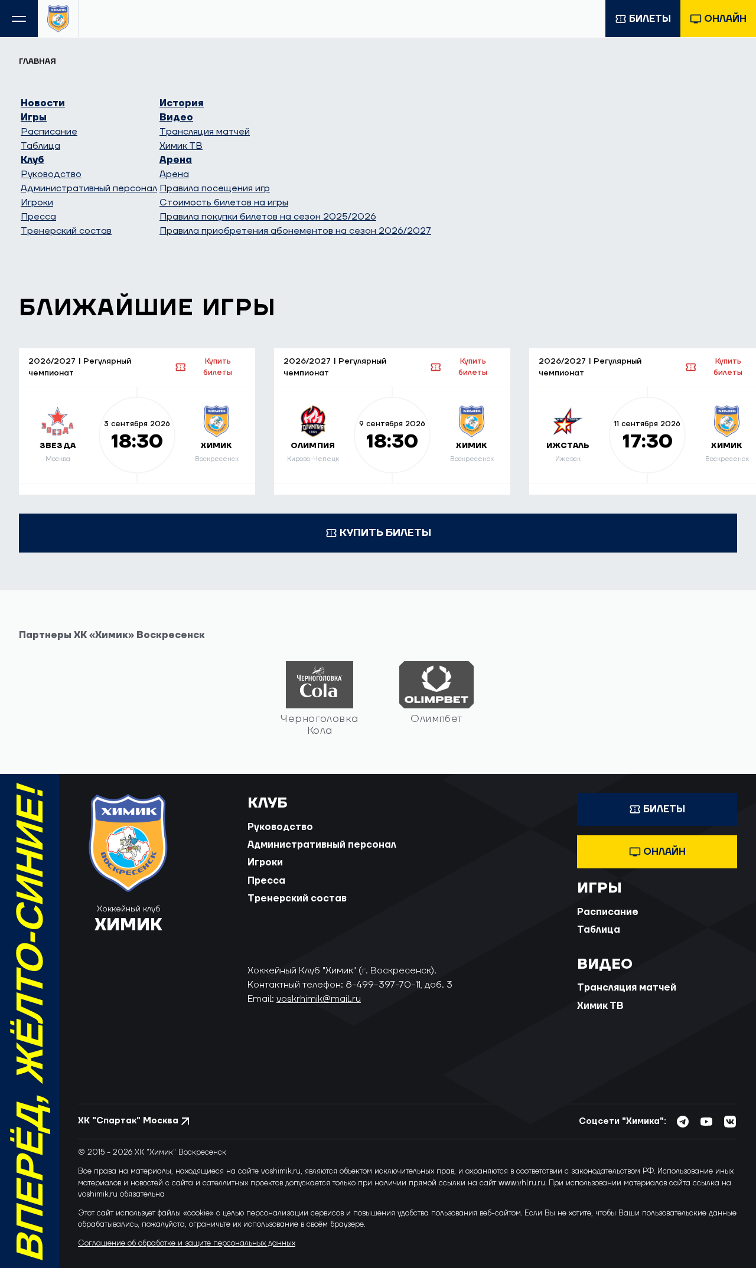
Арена (175, 160)
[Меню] (19, 18)
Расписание (49, 132)
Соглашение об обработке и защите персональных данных (186, 1243)
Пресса (38, 217)
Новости (43, 103)
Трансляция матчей (204, 132)
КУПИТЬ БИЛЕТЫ (385, 533)
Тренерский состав (66, 231)
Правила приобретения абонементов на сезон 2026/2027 (295, 231)
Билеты (650, 19)
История (181, 103)
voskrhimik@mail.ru (318, 999)
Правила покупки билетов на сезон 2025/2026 (267, 217)
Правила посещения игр (214, 188)
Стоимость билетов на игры (223, 202)
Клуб (32, 160)
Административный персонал (89, 188)
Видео (176, 117)
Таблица (40, 146)
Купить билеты (217, 367)
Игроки (37, 202)
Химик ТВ (181, 146)
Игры (34, 117)
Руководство (51, 174)
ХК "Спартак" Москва (128, 1120)
